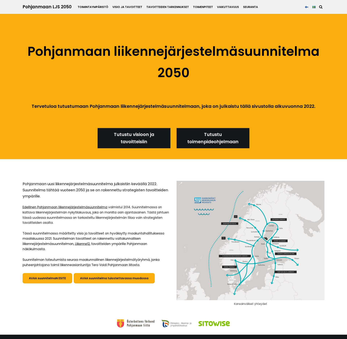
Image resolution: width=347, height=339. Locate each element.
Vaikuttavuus (228, 7)
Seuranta (250, 7)
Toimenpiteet (203, 7)
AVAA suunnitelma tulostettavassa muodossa (114, 278)
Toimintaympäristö (93, 7)
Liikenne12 (82, 244)
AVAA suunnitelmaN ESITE (47, 278)
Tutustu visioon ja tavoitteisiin (134, 138)
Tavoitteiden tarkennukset (167, 7)
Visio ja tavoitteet (127, 7)
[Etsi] (321, 7)
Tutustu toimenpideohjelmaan (213, 138)
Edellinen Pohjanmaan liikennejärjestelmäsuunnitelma (65, 207)
